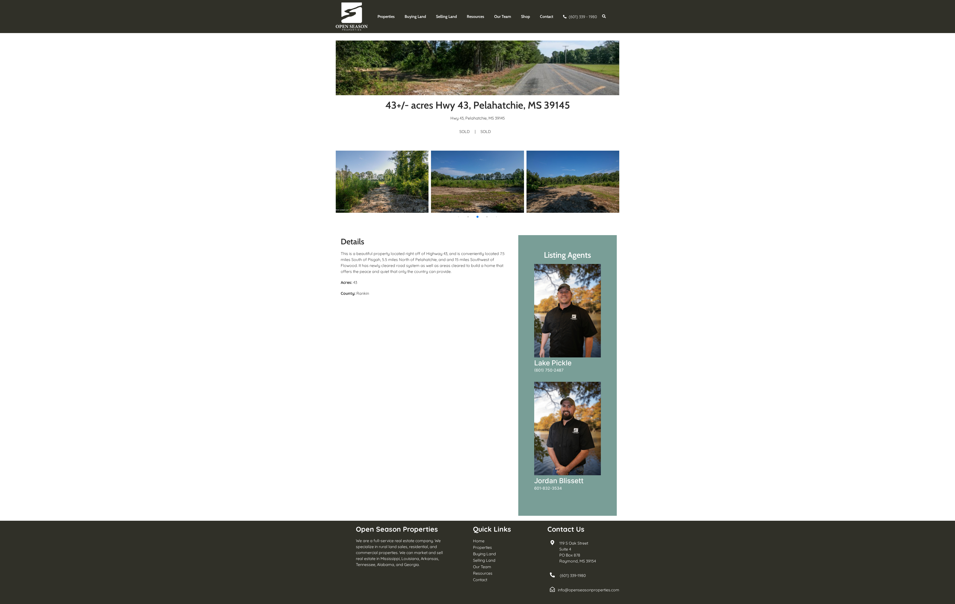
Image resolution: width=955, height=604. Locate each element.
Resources (475, 16)
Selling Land (446, 16)
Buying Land (415, 16)
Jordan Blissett (558, 480)
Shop (525, 16)
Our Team (502, 16)
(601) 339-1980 (573, 575)
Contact (546, 16)
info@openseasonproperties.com (588, 589)
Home (478, 540)
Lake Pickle (553, 363)
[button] (458, 216)
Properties (386, 16)
